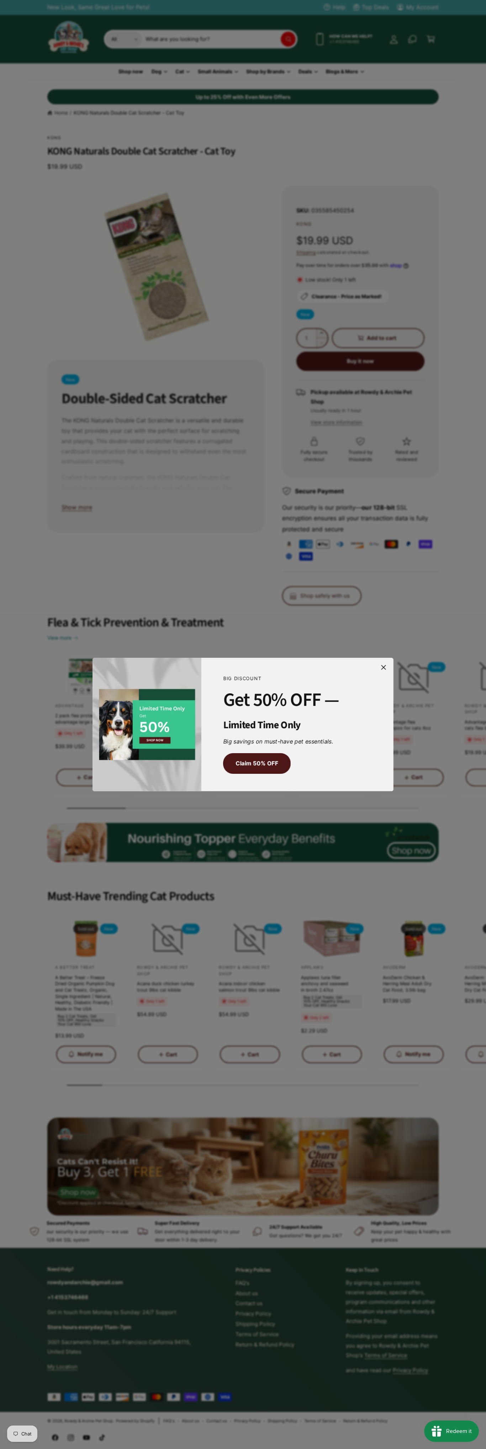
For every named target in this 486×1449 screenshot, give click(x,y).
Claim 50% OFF (257, 763)
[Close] (383, 667)
